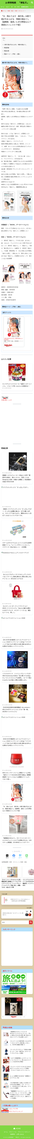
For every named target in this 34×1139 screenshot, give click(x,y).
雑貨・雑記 (24, 862)
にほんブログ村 (13, 1108)
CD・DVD (16, 7)
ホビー (7, 7)
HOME (18, 1128)
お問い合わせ (20, 1134)
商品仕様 (6, 51)
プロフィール (12, 1132)
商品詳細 (6, 47)
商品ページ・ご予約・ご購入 (12, 54)
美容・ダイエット (14, 862)
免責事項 (12, 1134)
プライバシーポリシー (24, 1132)
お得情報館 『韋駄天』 (17, 2)
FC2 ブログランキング (16, 1111)
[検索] (31, 922)
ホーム (2, 7)
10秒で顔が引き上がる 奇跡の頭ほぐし (15, 44)
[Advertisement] (17, 424)
